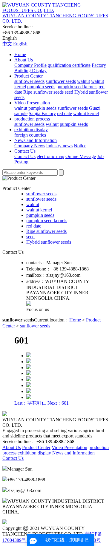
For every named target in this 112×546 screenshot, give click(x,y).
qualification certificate (69, 65)
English (20, 43)
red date (64, 113)
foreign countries (30, 134)
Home (20, 54)
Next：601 (58, 403)
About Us (23, 59)
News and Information (35, 140)
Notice (80, 145)
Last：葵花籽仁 (30, 403)
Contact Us (25, 151)
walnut (83, 81)
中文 (7, 43)
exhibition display (31, 129)
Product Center (28, 75)
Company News (29, 145)
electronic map (50, 156)
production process (32, 118)
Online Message (80, 156)
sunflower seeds (29, 81)
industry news (59, 145)
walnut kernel (86, 113)
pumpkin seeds (41, 86)
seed (69, 92)
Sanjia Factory (42, 113)
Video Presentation (32, 102)
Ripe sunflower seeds (43, 92)
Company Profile (30, 65)
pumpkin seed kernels (76, 86)
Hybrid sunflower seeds (48, 242)
